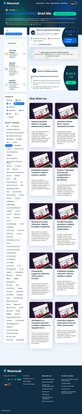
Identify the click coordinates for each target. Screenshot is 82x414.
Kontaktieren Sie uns (28, 378)
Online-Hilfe (26, 376)
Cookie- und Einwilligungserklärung (48, 385)
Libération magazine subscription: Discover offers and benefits (66, 322)
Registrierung (54, 3)
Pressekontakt (27, 381)
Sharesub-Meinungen (29, 384)
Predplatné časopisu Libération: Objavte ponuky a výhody (40, 172)
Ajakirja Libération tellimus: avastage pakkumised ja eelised (40, 123)
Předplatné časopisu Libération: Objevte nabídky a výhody (65, 273)
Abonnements (40, 3)
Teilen (71, 82)
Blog (47, 3)
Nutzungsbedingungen (48, 379)
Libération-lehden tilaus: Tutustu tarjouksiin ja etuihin (65, 123)
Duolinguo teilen (65, 389)
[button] (74, 3)
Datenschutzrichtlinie (47, 382)
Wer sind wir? (45, 391)
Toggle (24, 54)
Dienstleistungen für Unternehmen (47, 397)
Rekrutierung (45, 394)
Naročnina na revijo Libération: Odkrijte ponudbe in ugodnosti (40, 224)
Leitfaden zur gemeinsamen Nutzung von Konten (68, 392)
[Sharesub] (11, 3)
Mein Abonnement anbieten (65, 14)
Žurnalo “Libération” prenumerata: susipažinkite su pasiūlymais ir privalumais (65, 175)
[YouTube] (9, 379)
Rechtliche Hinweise (47, 389)
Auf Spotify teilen (65, 383)
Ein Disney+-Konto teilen (67, 386)
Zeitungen (12, 10)
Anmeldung (64, 3)
